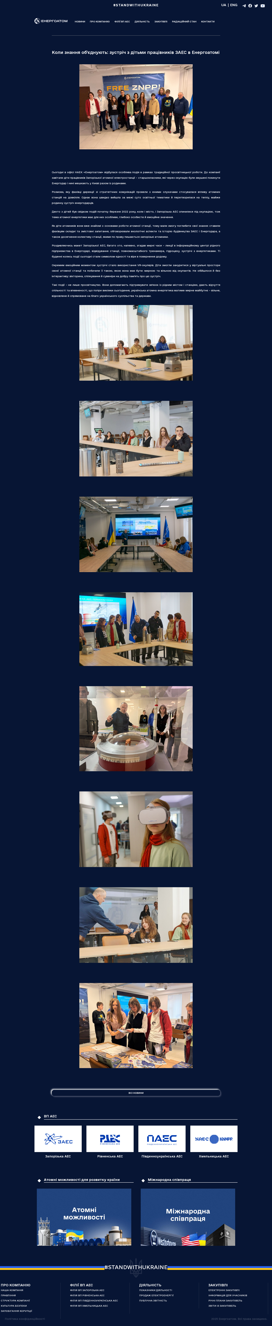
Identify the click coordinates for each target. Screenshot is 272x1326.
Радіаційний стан (184, 21)
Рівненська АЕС (110, 1156)
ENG (233, 5)
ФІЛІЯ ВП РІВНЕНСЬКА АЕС (87, 1295)
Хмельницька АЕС (214, 1156)
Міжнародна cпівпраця (169, 1180)
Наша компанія (12, 1290)
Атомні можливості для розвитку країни (82, 1180)
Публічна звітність (153, 1300)
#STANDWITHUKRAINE (136, 1267)
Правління (8, 1295)
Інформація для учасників (227, 1295)
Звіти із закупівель (222, 1305)
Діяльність (142, 21)
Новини (80, 21)
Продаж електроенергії (156, 1295)
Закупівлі (160, 21)
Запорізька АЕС (58, 1156)
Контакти (208, 21)
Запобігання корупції (16, 1311)
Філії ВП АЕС (122, 21)
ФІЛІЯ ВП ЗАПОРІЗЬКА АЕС (87, 1290)
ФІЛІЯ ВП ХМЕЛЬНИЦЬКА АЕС (89, 1305)
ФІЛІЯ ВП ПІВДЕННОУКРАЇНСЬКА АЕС (94, 1300)
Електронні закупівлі (224, 1290)
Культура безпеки (14, 1305)
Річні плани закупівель (225, 1300)
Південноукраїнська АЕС (162, 1156)
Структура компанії (15, 1300)
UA (223, 5)
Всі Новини (136, 1093)
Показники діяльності (155, 1290)
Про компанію (100, 21)
